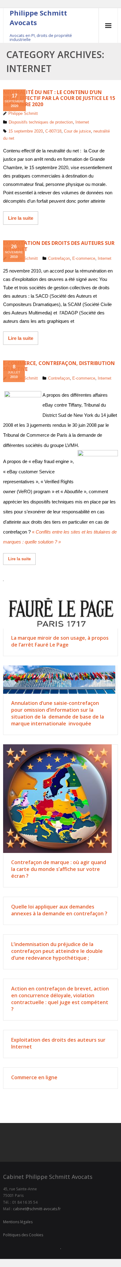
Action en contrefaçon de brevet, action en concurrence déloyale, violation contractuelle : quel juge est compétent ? (60, 998)
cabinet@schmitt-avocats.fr (37, 1208)
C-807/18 (53, 131)
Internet (82, 122)
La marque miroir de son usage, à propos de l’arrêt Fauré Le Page (60, 641)
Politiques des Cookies (23, 1235)
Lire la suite (20, 218)
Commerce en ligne (34, 1077)
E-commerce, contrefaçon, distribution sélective (59, 366)
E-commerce (83, 258)
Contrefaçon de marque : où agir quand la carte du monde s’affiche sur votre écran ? (58, 869)
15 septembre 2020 (25, 131)
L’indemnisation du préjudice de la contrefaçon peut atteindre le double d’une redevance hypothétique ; (57, 951)
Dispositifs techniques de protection (41, 122)
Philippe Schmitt (23, 113)
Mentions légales (18, 1221)
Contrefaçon (59, 258)
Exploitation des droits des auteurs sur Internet (58, 246)
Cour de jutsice (77, 131)
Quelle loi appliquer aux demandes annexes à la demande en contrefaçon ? (59, 910)
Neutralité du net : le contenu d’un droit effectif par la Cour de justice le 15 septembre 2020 (59, 98)
